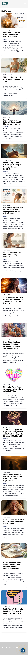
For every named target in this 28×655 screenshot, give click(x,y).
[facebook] (6, 647)
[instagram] (9, 647)
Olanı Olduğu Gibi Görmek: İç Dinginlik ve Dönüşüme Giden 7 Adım (13, 522)
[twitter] (2, 647)
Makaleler (5, 39)
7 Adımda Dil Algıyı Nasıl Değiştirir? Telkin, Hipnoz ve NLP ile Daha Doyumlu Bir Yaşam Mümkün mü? (13, 433)
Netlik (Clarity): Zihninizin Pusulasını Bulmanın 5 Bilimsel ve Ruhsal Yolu (13, 611)
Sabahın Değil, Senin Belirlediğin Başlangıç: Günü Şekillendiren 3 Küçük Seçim (12, 166)
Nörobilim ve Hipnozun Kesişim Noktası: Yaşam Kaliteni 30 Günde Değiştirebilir (12, 478)
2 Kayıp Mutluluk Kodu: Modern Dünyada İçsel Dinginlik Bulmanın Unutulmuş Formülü (12, 565)
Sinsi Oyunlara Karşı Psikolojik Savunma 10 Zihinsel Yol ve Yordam (12, 122)
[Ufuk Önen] (5, 5)
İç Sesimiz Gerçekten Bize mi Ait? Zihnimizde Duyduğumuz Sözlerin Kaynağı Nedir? (13, 211)
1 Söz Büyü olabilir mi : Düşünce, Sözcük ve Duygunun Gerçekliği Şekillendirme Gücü (12, 345)
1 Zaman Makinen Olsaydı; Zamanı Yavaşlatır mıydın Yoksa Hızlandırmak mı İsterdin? (13, 300)
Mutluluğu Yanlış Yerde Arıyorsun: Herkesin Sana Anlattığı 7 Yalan (13, 389)
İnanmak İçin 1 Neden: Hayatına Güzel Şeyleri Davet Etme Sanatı (11, 34)
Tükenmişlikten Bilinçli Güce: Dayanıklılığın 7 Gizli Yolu (13, 79)
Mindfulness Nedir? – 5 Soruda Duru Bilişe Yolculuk (12, 254)
